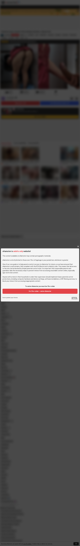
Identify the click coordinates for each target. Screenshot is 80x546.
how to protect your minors (10, 297)
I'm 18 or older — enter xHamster (40, 291)
